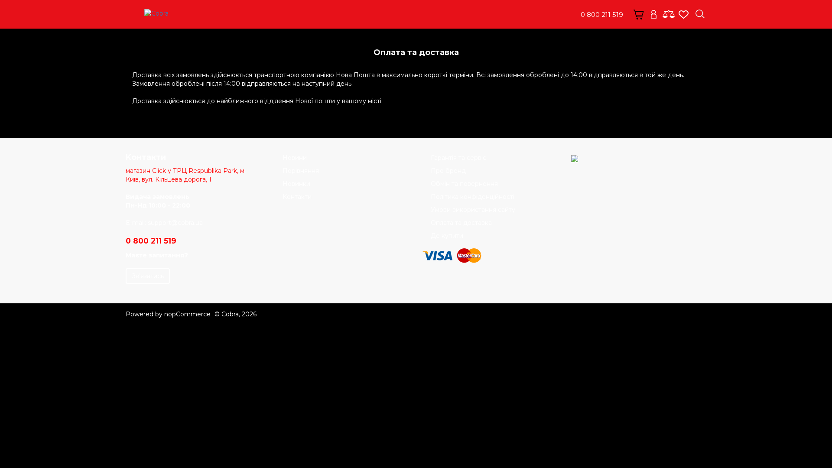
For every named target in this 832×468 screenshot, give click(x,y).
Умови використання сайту (473, 210)
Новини (295, 158)
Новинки (296, 184)
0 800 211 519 (602, 14)
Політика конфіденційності (472, 197)
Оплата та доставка (461, 223)
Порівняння (301, 171)
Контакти (297, 197)
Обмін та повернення (464, 184)
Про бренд (448, 171)
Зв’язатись (148, 276)
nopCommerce (187, 314)
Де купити (447, 236)
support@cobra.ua (175, 223)
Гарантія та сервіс (458, 158)
